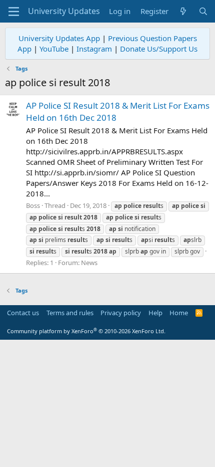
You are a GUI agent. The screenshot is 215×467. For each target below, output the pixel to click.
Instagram (94, 49)
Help (155, 312)
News (89, 262)
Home (179, 312)
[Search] (203, 11)
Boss (33, 205)
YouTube (54, 49)
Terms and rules (70, 312)
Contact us (23, 312)
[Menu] (14, 12)
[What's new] (183, 11)
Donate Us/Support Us (159, 49)
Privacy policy (120, 312)
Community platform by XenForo (86, 331)
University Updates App (59, 38)
